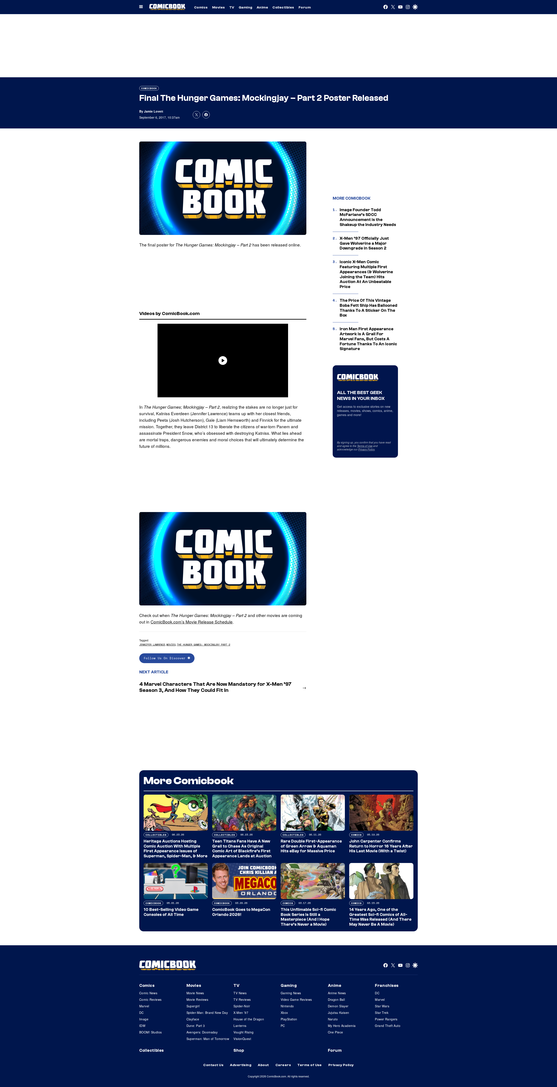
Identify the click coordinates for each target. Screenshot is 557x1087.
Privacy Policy (366, 449)
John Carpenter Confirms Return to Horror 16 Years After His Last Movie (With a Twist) (381, 846)
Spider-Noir (241, 1006)
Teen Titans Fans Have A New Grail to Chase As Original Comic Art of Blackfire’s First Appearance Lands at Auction (242, 848)
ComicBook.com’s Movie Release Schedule (192, 622)
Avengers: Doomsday (202, 1032)
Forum (305, 7)
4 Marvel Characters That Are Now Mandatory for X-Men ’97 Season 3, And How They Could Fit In (215, 687)
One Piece (335, 1032)
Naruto (333, 1019)
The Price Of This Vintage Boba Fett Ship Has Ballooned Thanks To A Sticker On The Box (368, 308)
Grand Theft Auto (387, 1025)
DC (141, 1012)
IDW (142, 1025)
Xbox (284, 1012)
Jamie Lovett (153, 111)
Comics (201, 7)
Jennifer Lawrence (152, 644)
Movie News (195, 993)
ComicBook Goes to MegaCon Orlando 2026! (241, 912)
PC (283, 1025)
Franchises (387, 985)
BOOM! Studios (150, 1032)
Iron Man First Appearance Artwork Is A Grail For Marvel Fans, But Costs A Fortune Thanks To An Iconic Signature (368, 339)
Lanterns (239, 1025)
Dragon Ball (336, 999)
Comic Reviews (150, 999)
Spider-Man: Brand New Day (207, 1012)
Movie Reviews (197, 999)
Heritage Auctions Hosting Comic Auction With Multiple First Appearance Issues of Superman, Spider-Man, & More (175, 848)
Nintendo (287, 1006)
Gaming (245, 7)
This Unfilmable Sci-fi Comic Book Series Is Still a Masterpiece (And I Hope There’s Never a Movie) (308, 917)
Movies (218, 7)
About (263, 1065)
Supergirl (193, 1006)
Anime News (337, 993)
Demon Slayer (338, 1006)
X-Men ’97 (240, 1012)
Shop (238, 1050)
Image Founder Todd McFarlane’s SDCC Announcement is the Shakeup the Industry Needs (368, 217)
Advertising (240, 1065)
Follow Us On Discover (166, 658)
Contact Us (213, 1065)
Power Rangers (386, 1019)
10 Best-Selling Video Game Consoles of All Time (171, 912)
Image (143, 1019)
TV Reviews (242, 999)
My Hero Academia (342, 1025)
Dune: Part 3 (195, 1025)
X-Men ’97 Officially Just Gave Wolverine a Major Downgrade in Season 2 (364, 243)
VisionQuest (242, 1038)
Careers (283, 1065)
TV (231, 7)
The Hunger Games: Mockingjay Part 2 (203, 644)
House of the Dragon (248, 1019)
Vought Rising (243, 1032)
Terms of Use (364, 446)
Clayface (192, 1019)
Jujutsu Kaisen (338, 1012)
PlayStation (289, 1019)
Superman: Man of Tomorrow (207, 1038)
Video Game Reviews (296, 999)
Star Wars (382, 1006)
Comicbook (149, 88)
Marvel (144, 1006)
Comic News (148, 993)
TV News (240, 993)
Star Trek (381, 1012)
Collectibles (283, 7)
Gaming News (291, 993)
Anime (262, 7)
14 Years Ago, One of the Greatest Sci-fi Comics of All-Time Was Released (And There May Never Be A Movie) (380, 917)
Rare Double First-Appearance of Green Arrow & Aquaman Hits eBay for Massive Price (311, 846)
